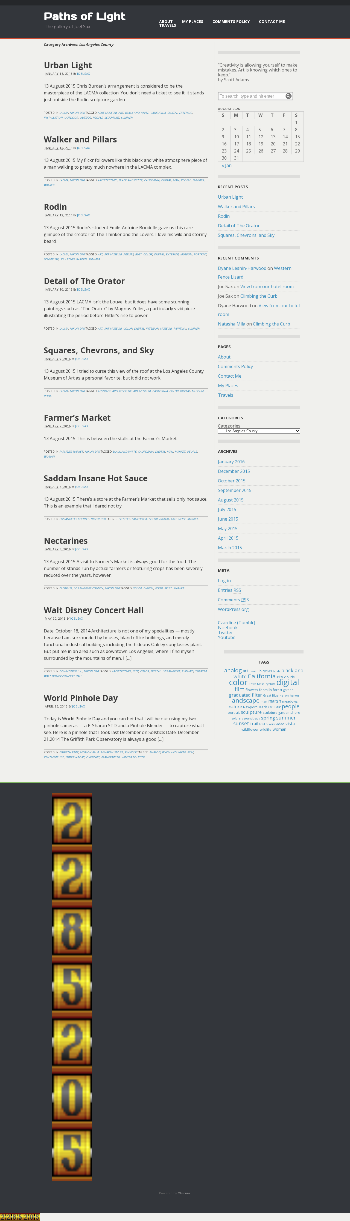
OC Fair (274, 706)
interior (152, 328)
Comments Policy (231, 21)
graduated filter (245, 695)
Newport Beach (255, 707)
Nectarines (66, 540)
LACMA (63, 113)
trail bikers (267, 724)
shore (295, 712)
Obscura (184, 1193)
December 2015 (234, 471)
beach (253, 671)
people (98, 118)
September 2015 (235, 490)
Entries (229, 590)
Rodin (55, 206)
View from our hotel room (267, 286)
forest (277, 690)
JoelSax (83, 73)
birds (276, 671)
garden (288, 690)
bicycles (265, 671)
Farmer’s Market (77, 417)
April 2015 (228, 538)
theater (201, 671)
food (159, 588)
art (120, 113)
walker (49, 185)
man (176, 180)
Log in (224, 581)
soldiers (237, 718)
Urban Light (68, 65)
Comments (233, 600)
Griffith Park (68, 752)
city (135, 671)
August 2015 (231, 500)
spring (268, 718)
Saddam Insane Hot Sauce (96, 478)
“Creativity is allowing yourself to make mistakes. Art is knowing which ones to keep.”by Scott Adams (258, 72)
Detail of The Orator (84, 280)
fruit (168, 588)
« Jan (227, 165)
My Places (192, 21)
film (190, 752)
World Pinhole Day (81, 697)
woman (49, 456)
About (166, 21)
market (180, 451)
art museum (113, 254)
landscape (244, 700)
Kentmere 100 (54, 757)
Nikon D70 (77, 113)
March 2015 (230, 548)
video (280, 724)
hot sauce (178, 519)
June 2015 (228, 519)
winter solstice (133, 757)
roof (47, 396)
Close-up (65, 588)
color (147, 254)
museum (186, 254)
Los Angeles (171, 671)
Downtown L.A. (70, 671)
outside (85, 118)
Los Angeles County (74, 519)
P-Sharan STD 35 (111, 752)
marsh (274, 701)
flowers (252, 689)
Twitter (225, 632)
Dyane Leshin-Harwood (242, 268)
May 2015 (228, 529)
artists (128, 254)
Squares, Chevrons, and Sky (99, 350)
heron (294, 695)
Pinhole (130, 752)
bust (138, 254)
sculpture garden (73, 259)
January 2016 (231, 462)
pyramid (187, 671)
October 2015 (232, 481)
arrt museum (107, 113)
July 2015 (227, 509)
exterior (185, 113)
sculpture (111, 118)
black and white (137, 113)
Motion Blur (89, 752)
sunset (241, 723)
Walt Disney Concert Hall (94, 610)
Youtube (226, 637)
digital (172, 113)
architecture (107, 180)
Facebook (228, 628)
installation (53, 118)
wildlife (266, 729)
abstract (104, 391)
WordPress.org (233, 609)
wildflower (250, 729)
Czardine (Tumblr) (236, 623)
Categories (229, 426)
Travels (167, 25)
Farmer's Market (71, 451)
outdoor (71, 118)
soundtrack (252, 718)
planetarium (110, 757)
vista (290, 724)
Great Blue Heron (276, 695)
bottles (124, 519)
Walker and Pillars (80, 139)
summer (126, 118)
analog (154, 752)
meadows (290, 701)
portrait (200, 254)
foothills (265, 690)
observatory (75, 757)
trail (254, 724)
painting (179, 328)
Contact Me (272, 21)
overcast (93, 757)
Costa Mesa (256, 684)
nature (235, 707)
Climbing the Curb (259, 296)
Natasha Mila (231, 324)
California (158, 113)
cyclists (270, 684)
